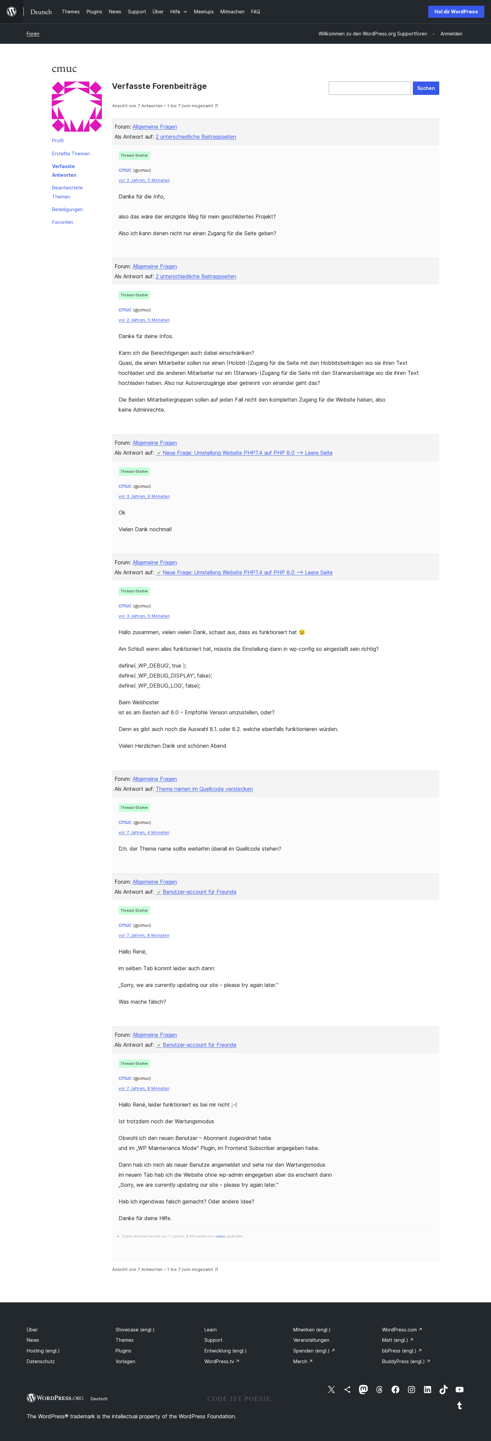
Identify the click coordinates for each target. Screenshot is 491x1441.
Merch (303, 1361)
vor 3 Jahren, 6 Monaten (144, 496)
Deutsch (99, 1398)
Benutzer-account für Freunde (199, 891)
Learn (210, 1329)
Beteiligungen (67, 209)
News (33, 1340)
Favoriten (62, 222)
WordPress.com (402, 1329)
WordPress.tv (222, 1361)
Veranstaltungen (311, 1340)
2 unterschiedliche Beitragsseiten (196, 136)
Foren (33, 33)
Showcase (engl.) (135, 1329)
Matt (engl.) (398, 1340)
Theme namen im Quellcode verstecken (204, 788)
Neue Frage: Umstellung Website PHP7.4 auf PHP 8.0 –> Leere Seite (248, 452)
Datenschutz (41, 1361)
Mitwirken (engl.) (312, 1329)
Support (213, 1340)
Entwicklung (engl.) (225, 1350)
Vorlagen (125, 1361)
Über (32, 1329)
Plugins (123, 1350)
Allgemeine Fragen (155, 126)
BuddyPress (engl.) (406, 1361)
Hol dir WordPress (456, 11)
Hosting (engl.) (43, 1350)
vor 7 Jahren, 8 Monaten (144, 935)
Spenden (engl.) (314, 1350)
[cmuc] (77, 108)
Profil (57, 140)
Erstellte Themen (71, 153)
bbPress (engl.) (402, 1350)
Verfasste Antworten (64, 170)
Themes (125, 1340)
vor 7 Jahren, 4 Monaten (144, 832)
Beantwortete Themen (67, 192)
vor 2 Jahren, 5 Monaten (144, 180)
